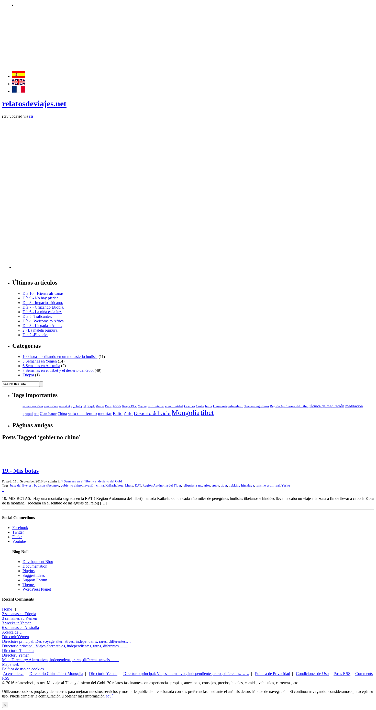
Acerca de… (12, 632)
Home (7, 609)
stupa (215, 485)
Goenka (189, 406)
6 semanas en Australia (20, 627)
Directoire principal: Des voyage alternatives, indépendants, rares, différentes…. (66, 641)
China (62, 414)
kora (120, 485)
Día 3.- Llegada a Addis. (42, 325)
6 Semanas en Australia (41, 366)
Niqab (91, 406)
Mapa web (10, 664)
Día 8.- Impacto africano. (43, 302)
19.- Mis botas (20, 470)
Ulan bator (48, 414)
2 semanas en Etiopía (19, 614)
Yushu (285, 485)
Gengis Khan (129, 406)
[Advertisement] (109, 4)
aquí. (110, 696)
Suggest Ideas (34, 575)
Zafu (128, 413)
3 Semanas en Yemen (40, 361)
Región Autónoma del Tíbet (289, 406)
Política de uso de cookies (23, 669)
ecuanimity (65, 406)
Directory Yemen (15, 655)
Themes (29, 584)
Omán (200, 406)
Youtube (19, 541)
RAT (138, 485)
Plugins (29, 571)
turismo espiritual (268, 485)
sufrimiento (156, 406)
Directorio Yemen (103, 673)
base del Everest (21, 485)
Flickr (17, 537)
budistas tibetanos (46, 485)
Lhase (129, 485)
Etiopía (28, 375)
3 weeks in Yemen (16, 623)
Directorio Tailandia (18, 650)
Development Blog (38, 561)
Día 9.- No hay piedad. (41, 298)
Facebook (20, 527)
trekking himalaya (241, 485)
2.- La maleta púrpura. (40, 330)
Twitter (18, 532)
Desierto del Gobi (152, 413)
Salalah (117, 406)
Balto (118, 413)
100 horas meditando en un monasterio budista (60, 356)
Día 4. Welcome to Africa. (44, 321)
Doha (108, 406)
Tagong (142, 406)
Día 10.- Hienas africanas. (43, 293)
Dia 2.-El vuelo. (35, 335)
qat (36, 414)
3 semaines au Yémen (19, 618)
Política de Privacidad (272, 673)
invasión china (93, 485)
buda (208, 406)
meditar (105, 413)
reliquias (189, 485)
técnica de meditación (326, 406)
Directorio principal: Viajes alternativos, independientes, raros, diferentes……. (65, 646)
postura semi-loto (33, 406)
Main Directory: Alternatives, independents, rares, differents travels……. (60, 660)
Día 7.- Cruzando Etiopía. (43, 307)
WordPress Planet (37, 589)
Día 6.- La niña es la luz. (42, 312)
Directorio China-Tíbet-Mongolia (56, 673)
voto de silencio (82, 413)
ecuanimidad (174, 406)
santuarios (203, 485)
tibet (207, 412)
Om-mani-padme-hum (228, 406)
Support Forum (35, 580)
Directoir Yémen (15, 637)
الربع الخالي (79, 406)
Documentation (35, 566)
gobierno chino (71, 485)
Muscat (100, 406)
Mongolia (186, 412)
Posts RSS (342, 673)
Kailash (110, 485)
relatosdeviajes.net (34, 103)
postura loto (51, 406)
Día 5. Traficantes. (37, 316)
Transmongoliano (256, 406)
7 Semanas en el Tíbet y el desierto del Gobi (58, 370)
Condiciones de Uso (312, 673)
